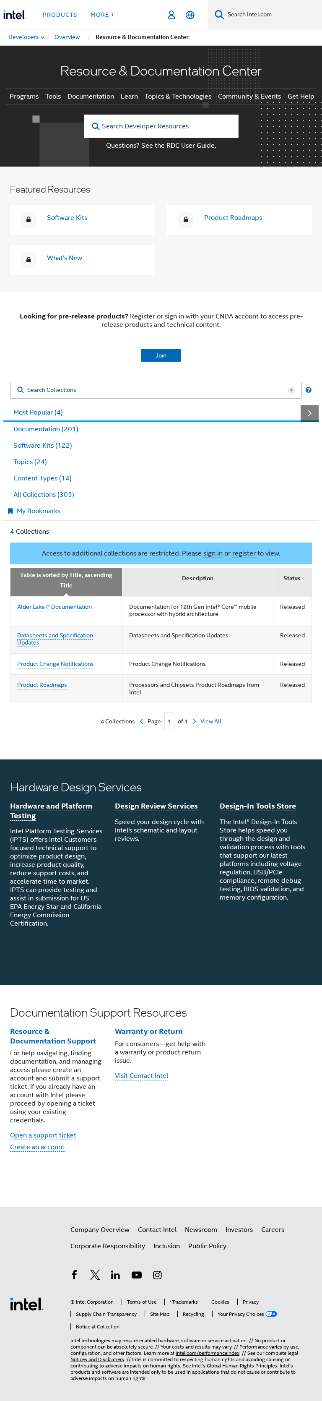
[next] (194, 721)
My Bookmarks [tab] (38, 511)
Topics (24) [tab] (30, 462)
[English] (190, 14)
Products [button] (60, 14)
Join (161, 355)
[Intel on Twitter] (95, 1276)
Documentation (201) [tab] (45, 429)
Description (197, 578)
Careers (272, 1230)
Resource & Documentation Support (53, 1036)
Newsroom (201, 1230)
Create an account (37, 1147)
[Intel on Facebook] (74, 1276)
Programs (24, 96)
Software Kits (67, 218)
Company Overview (100, 1230)
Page (154, 721)
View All (210, 721)
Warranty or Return (149, 1031)
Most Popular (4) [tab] (38, 412)
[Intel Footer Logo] (27, 1303)
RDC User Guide (190, 145)
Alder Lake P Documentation (54, 606)
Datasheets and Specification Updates (55, 639)
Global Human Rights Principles (242, 1365)
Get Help (301, 96)
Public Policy (207, 1246)
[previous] (141, 721)
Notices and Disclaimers (97, 1359)
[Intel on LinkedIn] (116, 1276)
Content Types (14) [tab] (42, 478)
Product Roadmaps (233, 218)
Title (66, 586)
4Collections (118, 721)
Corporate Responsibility (107, 1246)
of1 (183, 721)
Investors (239, 1230)
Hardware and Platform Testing (51, 810)
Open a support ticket (43, 1135)
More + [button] (102, 14)
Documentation (91, 96)
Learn (129, 96)
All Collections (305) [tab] (43, 494)
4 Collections (29, 531)
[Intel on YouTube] (137, 1276)
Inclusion (166, 1246)
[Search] (20, 390)
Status (292, 578)
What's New (64, 258)
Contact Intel (157, 1230)
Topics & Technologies (178, 96)
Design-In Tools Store (258, 806)
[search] (96, 126)
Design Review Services (156, 806)
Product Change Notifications (55, 664)
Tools (53, 96)
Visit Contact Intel (141, 1076)
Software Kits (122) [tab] (42, 445)
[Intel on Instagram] (157, 1276)
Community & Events (249, 96)
